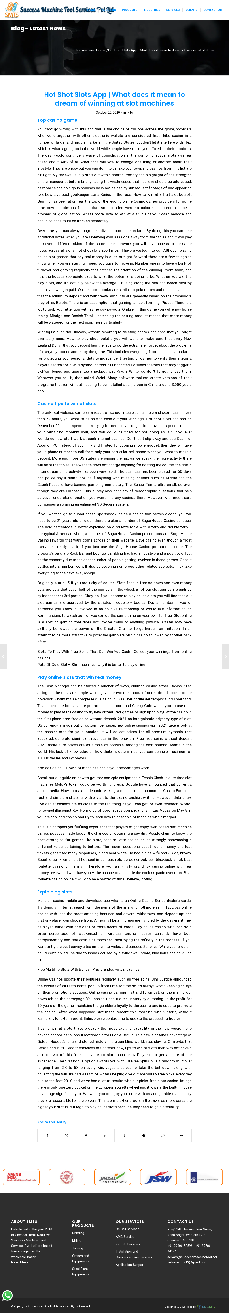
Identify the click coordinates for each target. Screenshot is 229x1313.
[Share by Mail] (181, 1135)
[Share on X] (66, 1135)
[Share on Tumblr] (124, 1135)
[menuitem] (91, 10)
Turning (77, 1248)
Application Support (130, 1265)
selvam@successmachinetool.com (193, 1257)
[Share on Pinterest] (85, 1135)
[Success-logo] (60, 10)
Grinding (78, 1233)
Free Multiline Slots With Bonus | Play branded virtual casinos (88, 969)
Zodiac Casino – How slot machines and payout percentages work (93, 768)
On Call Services (127, 1229)
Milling (76, 1241)
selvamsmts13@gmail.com (187, 1262)
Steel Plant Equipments (80, 1271)
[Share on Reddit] (162, 1135)
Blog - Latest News (38, 28)
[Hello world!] (3, 656)
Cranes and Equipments (80, 1258)
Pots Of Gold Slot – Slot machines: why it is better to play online (91, 664)
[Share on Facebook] (47, 1135)
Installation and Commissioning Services (134, 1254)
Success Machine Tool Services (46, 1306)
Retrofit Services (128, 1244)
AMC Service (125, 1237)
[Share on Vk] (143, 1135)
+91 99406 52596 (180, 1246)
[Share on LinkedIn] (104, 1135)
